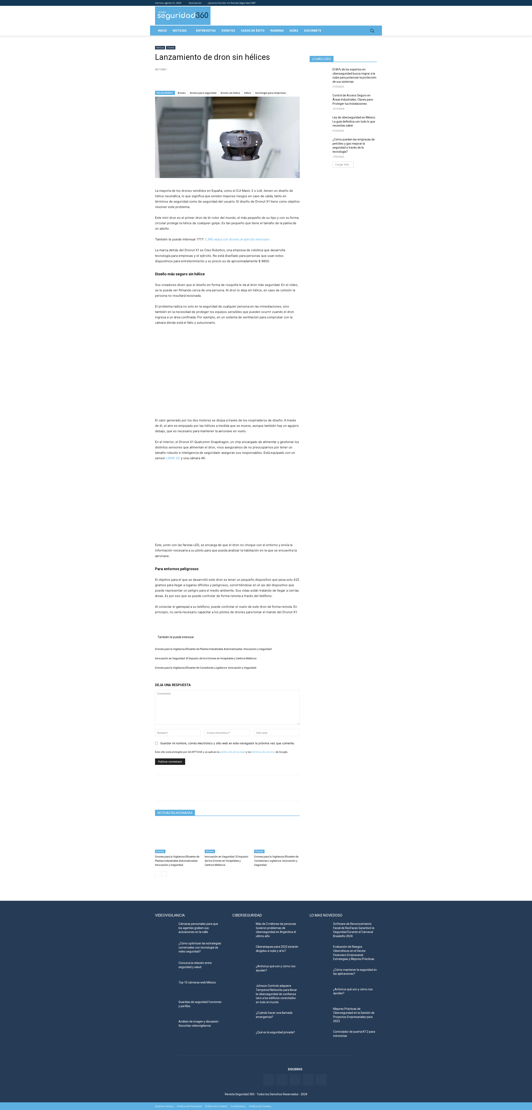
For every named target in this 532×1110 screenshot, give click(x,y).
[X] (169, 80)
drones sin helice (230, 92)
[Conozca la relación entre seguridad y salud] (165, 968)
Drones (170, 47)
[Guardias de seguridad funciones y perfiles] (165, 1007)
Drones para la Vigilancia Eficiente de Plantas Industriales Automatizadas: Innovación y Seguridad (213, 649)
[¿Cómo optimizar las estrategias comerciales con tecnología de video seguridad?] (165, 948)
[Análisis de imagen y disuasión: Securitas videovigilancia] (165, 1027)
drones (181, 92)
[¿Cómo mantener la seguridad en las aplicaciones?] (320, 975)
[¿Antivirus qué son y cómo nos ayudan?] (242, 971)
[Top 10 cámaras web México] (165, 988)
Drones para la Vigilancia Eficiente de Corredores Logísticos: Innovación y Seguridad (205, 667)
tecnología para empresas (270, 92)
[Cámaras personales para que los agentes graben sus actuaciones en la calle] (165, 929)
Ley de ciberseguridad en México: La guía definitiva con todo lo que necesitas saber (354, 121)
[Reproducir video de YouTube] (227, 371)
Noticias (160, 47)
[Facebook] (351, 3)
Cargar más (342, 164)
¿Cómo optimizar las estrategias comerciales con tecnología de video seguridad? (200, 947)
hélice (247, 92)
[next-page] (164, 874)
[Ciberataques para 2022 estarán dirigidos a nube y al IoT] (242, 952)
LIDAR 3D (173, 458)
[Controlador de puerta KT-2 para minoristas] (320, 1037)
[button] (372, 31)
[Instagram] (374, 3)
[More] (207, 80)
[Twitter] (357, 3)
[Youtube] (368, 3)
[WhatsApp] (188, 80)
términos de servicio (263, 751)
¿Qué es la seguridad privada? (275, 1032)
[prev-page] (157, 874)
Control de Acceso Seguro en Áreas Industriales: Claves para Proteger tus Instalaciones (352, 99)
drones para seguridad (203, 92)
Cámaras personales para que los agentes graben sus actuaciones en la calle (198, 928)
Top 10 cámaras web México (197, 982)
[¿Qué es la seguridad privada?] (242, 1037)
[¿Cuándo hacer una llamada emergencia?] (242, 1018)
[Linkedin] (363, 3)
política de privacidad (232, 751)
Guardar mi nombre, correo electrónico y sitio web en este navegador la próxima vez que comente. (227, 743)
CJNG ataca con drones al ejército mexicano (237, 239)
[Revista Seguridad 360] (183, 15)
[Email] (197, 80)
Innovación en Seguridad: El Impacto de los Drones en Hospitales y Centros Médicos (205, 658)
